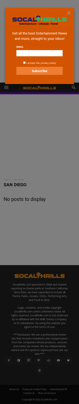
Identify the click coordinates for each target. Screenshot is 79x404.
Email (20, 46)
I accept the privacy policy (41, 62)
